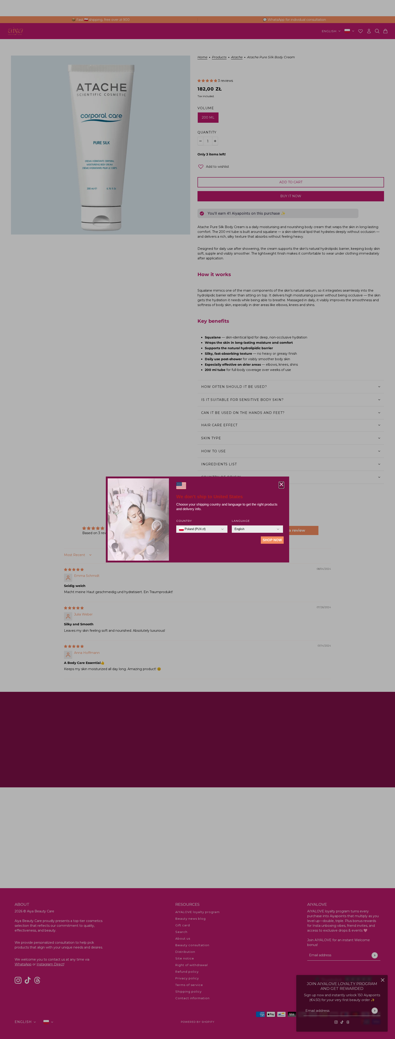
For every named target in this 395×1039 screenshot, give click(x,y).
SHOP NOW (272, 540)
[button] (281, 485)
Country (184, 520)
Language (241, 520)
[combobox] (192, 529)
